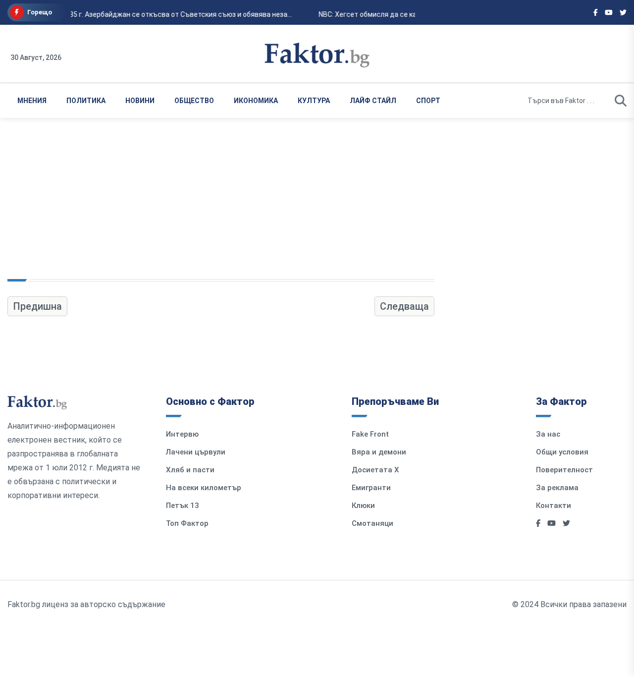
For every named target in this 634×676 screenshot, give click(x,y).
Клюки (363, 505)
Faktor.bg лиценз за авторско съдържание (86, 604)
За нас (548, 434)
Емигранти (371, 487)
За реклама (557, 487)
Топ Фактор (187, 523)
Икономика (256, 101)
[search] (621, 101)
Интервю (182, 434)
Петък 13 (182, 505)
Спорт (428, 101)
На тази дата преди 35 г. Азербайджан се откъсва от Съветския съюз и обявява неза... (146, 14)
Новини (140, 101)
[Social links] (595, 12)
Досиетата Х (375, 469)
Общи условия (562, 452)
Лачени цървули (195, 452)
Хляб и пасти (190, 469)
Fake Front (370, 434)
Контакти (553, 505)
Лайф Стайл (373, 101)
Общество (194, 101)
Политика (86, 101)
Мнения (32, 101)
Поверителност (564, 469)
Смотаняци (372, 523)
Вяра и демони (379, 452)
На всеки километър (203, 487)
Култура (314, 101)
